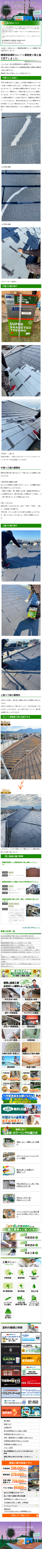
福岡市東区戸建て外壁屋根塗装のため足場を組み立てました (20, 939)
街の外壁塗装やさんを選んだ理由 (15, 1431)
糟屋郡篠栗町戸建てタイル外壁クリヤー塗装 (16, 943)
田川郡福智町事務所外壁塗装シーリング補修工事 (17, 947)
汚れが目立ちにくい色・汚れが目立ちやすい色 (28, 1185)
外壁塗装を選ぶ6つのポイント (14, 1434)
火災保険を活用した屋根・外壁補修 (16, 1502)
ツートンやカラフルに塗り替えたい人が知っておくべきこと (28, 1214)
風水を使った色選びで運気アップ (25, 1171)
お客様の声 (8, 1427)
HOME (3, 48)
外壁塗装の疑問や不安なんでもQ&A (16, 1441)
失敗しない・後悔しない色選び (28, 1143)
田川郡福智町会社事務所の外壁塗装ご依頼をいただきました (20, 953)
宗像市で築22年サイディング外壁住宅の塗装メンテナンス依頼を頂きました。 (21, 965)
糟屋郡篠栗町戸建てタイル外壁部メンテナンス (17, 945)
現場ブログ (12, 48)
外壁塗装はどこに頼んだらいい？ (15, 1499)
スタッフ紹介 (8, 1448)
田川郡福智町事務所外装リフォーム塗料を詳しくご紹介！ (20, 950)
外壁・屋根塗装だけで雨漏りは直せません (18, 1438)
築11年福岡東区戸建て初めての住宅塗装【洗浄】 (17, 936)
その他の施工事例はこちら (31, 927)
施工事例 (7, 1421)
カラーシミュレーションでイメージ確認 (28, 1157)
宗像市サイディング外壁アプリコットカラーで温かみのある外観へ (20, 960)
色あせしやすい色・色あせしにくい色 (24, 1199)
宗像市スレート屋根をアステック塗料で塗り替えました (20, 957)
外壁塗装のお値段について (13, 1444)
